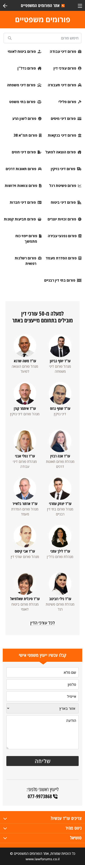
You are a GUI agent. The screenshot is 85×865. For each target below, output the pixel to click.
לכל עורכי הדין (42, 623)
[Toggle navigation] (80, 5)
